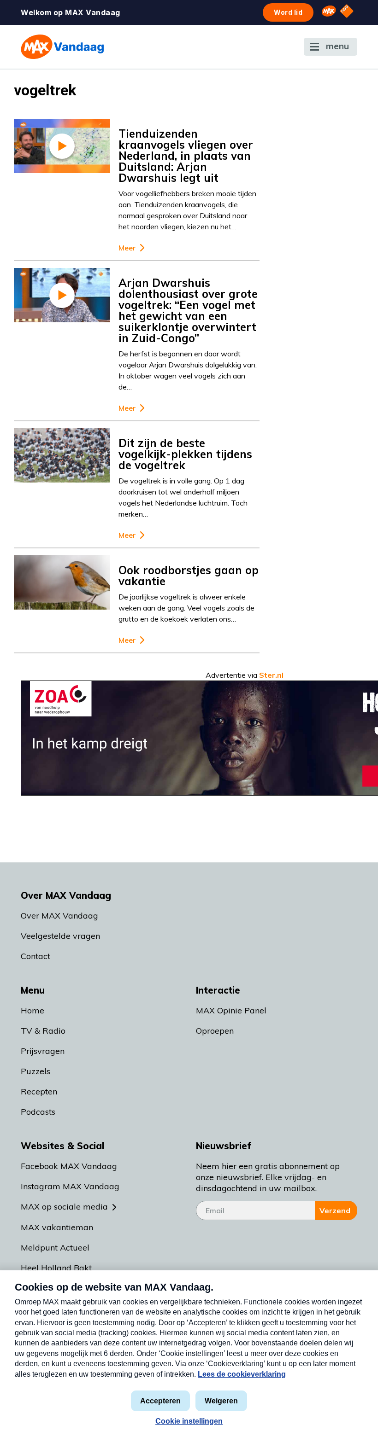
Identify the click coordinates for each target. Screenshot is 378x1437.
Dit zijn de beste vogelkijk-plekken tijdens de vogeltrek (185, 454)
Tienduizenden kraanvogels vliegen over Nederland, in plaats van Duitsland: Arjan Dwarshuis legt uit (185, 156)
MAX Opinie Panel (231, 1010)
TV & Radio (43, 1030)
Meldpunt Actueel (55, 1247)
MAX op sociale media (64, 1206)
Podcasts (38, 1111)
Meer (127, 248)
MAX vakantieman (57, 1227)
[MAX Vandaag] (62, 46)
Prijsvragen (43, 1051)
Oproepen (215, 1030)
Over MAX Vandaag (59, 915)
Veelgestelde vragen (60, 936)
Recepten (39, 1091)
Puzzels (35, 1071)
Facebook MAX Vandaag (69, 1166)
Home (32, 1010)
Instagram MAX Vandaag (70, 1186)
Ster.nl (271, 675)
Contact (35, 956)
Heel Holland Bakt (56, 1267)
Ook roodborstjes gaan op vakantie (188, 575)
